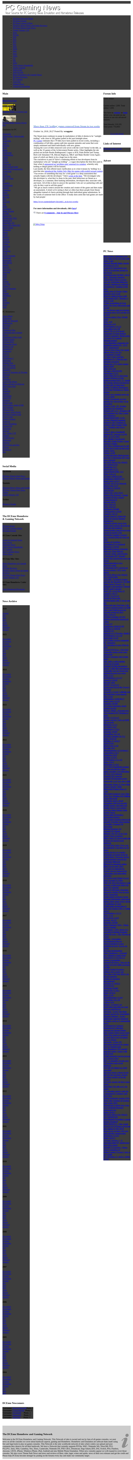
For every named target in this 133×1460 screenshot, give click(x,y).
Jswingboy (6, 209)
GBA (15, 56)
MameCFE (7, 216)
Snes (15, 54)
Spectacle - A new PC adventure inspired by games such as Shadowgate (116, 1044)
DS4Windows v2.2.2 (112, 326)
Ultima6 (5, 435)
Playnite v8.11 (109, 502)
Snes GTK (6, 270)
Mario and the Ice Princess (13, 384)
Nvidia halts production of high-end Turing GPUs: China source (116, 908)
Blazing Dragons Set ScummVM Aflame (112, 830)
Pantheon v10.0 (110, 755)
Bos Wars (6, 325)
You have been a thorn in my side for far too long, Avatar (116, 1073)
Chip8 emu (7, 153)
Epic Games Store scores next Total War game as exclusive (116, 1034)
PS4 (14, 40)
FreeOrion (6, 361)
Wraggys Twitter (9, 504)
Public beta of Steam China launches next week (115, 292)
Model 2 (5, 237)
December (6, 639)
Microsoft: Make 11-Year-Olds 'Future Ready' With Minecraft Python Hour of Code (116, 788)
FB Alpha (6, 176)
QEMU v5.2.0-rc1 (111, 718)
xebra (4, 298)
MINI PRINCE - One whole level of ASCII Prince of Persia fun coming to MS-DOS (116, 1126)
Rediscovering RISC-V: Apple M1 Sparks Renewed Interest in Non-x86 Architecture (116, 382)
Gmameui (6, 190)
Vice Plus (6, 284)
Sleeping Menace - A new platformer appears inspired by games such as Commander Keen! (116, 1019)
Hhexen (5, 377)
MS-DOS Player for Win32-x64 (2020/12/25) (115, 463)
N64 (14, 51)
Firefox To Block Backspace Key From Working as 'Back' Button (116, 389)
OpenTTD (6, 398)
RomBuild (6, 258)
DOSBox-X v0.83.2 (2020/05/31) (111, 984)
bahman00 (17, 1415)
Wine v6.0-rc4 (109, 474)
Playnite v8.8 (109, 682)
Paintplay (6, 400)
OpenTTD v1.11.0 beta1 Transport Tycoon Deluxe (114, 332)
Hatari (5, 192)
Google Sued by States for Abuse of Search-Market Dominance (114, 518)
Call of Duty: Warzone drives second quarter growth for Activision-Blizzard (116, 859)
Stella (4, 274)
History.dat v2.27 (110, 486)
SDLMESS (7, 263)
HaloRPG (6, 370)
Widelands (6, 440)
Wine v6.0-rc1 (109, 615)
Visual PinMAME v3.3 (113, 472)
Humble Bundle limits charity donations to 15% (116, 264)
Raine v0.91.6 (109, 993)
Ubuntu (5, 281)
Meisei (5, 232)
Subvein (5, 431)
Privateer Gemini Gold (11, 414)
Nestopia (6, 242)
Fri (3, 181)
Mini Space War (9, 386)
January (5, 630)
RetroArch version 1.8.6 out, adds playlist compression (115, 1132)
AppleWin (6, 141)
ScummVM (7, 426)
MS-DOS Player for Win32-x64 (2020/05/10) (115, 1116)
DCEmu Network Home (23, 18)
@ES (4, 139)
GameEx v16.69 (110, 680)
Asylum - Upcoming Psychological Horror (112, 940)
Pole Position (7, 407)
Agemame (6, 134)
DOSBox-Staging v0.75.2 (114, 736)
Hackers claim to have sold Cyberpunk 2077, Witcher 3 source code (115, 298)
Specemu (6, 272)
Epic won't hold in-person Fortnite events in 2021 (114, 611)
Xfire (4, 300)
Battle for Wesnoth (10, 321)
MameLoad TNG (9, 218)
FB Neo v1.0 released (112, 774)
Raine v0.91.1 (109, 1138)
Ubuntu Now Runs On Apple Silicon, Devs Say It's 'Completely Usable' (116, 352)
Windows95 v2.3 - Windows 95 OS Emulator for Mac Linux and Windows (117, 413)
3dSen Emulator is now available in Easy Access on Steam (115, 946)
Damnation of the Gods (12, 337)
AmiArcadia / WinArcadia (13, 136)
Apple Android (19, 68)
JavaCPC (6, 202)
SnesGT (5, 267)
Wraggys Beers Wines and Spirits (16, 478)
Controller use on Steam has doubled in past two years (115, 672)
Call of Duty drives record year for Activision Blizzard (115, 281)
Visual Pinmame (9, 288)
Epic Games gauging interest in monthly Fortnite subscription (117, 820)
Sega (15, 32)
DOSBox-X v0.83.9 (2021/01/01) (111, 489)
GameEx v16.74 (110, 514)
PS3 (14, 42)
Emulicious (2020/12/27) (113, 479)
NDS (15, 49)
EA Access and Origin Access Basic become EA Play (116, 879)
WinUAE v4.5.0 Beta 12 (114, 591)
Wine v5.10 (108, 995)
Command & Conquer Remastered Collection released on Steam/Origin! (114, 1028)
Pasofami (6, 246)
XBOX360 (17, 70)
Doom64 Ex (7, 349)
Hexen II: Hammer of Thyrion (14, 372)
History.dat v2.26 (110, 746)
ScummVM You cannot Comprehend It (113, 498)
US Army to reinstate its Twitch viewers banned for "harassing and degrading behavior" (115, 872)
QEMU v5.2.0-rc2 (111, 685)
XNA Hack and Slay (11, 445)
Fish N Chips (7, 178)
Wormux (6, 443)
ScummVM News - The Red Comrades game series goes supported (115, 652)
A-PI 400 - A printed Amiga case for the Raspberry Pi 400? (116, 580)
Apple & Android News (12, 540)
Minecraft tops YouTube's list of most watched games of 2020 (117, 606)
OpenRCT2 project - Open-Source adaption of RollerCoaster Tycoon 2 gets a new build (116, 1151)
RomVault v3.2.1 (110, 469)
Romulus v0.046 (110, 923)
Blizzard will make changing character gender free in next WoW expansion (116, 892)
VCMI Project (8, 438)
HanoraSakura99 (19, 1408)
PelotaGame (7, 403)
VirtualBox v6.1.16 (111, 734)
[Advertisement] (52, 106)
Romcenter (6, 260)
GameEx (6, 183)
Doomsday (6, 351)
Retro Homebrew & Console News (27, 75)
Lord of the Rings (9, 382)
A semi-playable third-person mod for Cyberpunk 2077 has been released (116, 457)
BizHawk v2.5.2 (110, 725)
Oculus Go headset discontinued (111, 980)
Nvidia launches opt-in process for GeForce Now (116, 1057)
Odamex (5, 393)
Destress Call (7, 346)
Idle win (5, 197)
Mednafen (6, 230)
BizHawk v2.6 (109, 324)
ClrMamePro (7, 155)
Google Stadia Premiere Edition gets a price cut (113, 970)
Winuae (5, 293)
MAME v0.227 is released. (115, 483)
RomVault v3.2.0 (110, 638)
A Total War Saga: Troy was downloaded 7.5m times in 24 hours (116, 847)
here (74, 208)
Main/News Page (9, 101)
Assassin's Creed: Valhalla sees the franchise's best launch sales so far (116, 694)
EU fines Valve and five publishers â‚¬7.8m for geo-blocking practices (115, 359)
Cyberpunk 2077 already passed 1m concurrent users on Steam (117, 558)
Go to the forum (117, 134)
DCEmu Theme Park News (24, 28)
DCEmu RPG (8, 342)
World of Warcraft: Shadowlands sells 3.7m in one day (116, 600)
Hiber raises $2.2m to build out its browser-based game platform (116, 840)
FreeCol (5, 356)
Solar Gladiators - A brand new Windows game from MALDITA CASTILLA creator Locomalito (115, 956)
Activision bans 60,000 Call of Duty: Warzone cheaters (116, 276)
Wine (4, 291)
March (5, 625)
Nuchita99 (17, 1413)
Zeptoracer (6, 450)
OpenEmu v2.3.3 (110, 373)
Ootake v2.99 (109, 453)
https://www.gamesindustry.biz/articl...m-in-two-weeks (56, 202)
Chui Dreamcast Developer (13, 589)
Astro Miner (7, 316)
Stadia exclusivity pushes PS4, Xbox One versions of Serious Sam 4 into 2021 (116, 1100)
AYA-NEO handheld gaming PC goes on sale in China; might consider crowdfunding (116, 769)
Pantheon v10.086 (111, 509)
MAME (5, 213)
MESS (5, 235)
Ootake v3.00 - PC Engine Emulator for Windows (114, 407)
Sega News (7, 542)
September (6, 646)
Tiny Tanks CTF (9, 433)
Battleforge (7, 318)
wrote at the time (75, 176)
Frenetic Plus (7, 363)
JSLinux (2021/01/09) (112, 371)
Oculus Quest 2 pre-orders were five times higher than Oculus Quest (115, 810)
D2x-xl (5, 335)
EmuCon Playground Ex (12, 169)
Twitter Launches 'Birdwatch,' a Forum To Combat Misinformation (116, 338)
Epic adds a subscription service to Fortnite (114, 662)
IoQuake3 (6, 379)
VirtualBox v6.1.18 (111, 329)
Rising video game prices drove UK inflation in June (117, 902)
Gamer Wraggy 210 (21, 30)
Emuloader (6, 171)
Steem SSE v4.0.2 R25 (113, 493)
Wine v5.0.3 (108, 762)
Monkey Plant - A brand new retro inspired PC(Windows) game (116, 713)
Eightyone (6, 164)
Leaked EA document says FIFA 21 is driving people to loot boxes (115, 270)
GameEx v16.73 (110, 593)
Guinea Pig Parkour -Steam (115, 495)
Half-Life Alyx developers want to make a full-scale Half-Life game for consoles (117, 885)
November (6, 641)
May (4, 620)
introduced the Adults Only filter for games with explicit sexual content (74, 171)
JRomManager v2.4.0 (112, 997)
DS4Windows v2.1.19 (112, 636)
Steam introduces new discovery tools (113, 564)
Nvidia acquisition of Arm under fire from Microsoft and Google (116, 305)
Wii (14, 61)
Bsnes (4, 150)
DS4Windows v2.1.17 (112, 678)
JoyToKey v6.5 (110, 727)
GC (14, 58)
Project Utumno (8, 419)
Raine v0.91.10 (109, 739)
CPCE (5, 160)
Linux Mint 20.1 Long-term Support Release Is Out (115, 377)
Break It (5, 328)
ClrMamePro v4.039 (112, 511)
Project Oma (7, 417)
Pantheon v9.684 (110, 988)
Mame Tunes (7, 228)
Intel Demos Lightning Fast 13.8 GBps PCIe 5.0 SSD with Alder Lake (116, 258)
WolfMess (6, 295)
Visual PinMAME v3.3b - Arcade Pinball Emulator (114, 419)
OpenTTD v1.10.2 (111, 990)
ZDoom (5, 447)
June (4, 618)
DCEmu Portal (8, 526)
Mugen (5, 389)
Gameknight (7, 185)
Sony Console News (10, 552)
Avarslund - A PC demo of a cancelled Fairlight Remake (115, 931)
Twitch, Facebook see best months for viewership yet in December (115, 401)
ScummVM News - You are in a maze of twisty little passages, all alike (116, 964)
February (6, 627)
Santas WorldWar (9, 424)
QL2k (4, 253)
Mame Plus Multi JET (11, 225)
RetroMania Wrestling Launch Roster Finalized (117, 1120)
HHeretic (6, 375)
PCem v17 (107, 624)
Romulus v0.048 (110, 704)
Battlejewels (7, 323)
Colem (5, 157)
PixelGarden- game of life (13, 405)
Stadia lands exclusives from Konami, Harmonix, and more (116, 898)
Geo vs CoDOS (9, 368)
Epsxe (5, 174)
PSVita (16, 35)
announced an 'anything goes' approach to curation (65, 164)
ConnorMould (18, 1410)
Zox (4, 452)
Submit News (18, 84)
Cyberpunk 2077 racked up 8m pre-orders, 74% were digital (115, 570)
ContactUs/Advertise (21, 86)
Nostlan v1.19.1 (110, 757)
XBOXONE (18, 72)
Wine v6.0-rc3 (109, 504)
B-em (4, 148)
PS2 (14, 44)
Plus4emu (6, 251)
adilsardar (17, 1417)
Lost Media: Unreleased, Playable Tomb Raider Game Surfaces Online (116, 441)
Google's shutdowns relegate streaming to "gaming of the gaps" (115, 286)
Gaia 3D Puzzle (8, 365)
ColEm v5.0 (108, 1002)
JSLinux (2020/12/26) (112, 476)
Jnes (4, 204)
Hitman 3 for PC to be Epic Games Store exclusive (115, 835)
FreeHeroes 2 (8, 358)
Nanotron (6, 391)
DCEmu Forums (19, 21)
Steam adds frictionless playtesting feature (113, 816)
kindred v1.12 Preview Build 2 (116, 633)
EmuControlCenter (10, 167)
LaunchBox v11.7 (111, 753)
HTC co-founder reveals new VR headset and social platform (116, 1063)
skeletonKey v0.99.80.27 (113, 699)
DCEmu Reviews (20, 77)
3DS (15, 47)
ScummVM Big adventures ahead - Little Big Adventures (116, 667)
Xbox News (7, 554)
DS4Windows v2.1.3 (112, 913)
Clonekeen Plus (8, 330)
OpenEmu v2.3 (110, 467)
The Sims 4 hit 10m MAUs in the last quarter (116, 975)
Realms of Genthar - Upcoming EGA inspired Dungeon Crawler (114, 544)
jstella (4, 206)
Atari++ (5, 143)
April (4, 623)
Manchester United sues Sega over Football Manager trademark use (116, 1107)
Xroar (4, 305)
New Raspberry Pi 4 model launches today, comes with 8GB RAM (115, 1051)
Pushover (6, 421)
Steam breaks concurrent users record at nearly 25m (117, 531)
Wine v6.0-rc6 (109, 369)
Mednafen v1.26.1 (111, 764)
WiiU (15, 63)
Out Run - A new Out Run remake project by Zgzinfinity (116, 1013)
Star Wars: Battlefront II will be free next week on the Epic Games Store (116, 448)
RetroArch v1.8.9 (111, 918)
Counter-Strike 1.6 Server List (14, 112)
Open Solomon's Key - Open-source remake (116, 926)
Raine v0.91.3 (109, 1112)
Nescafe (5, 239)
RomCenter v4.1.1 (111, 481)
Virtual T (6, 286)
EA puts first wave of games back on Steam (115, 1038)
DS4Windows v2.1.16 (112, 760)
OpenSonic (7, 396)
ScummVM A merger (112, 776)
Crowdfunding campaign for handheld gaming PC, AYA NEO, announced (116, 345)
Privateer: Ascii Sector (11, 412)
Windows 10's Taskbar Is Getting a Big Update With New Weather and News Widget (115, 426)
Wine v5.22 (108, 675)
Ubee (4, 279)
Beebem (5, 146)
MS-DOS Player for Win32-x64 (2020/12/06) (115, 576)
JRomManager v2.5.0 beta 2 (115, 750)
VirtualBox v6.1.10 (111, 1000)
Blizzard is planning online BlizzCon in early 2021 (115, 865)
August (5, 613)
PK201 (5, 249)
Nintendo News (8, 545)
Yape (4, 307)
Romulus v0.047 (110, 732)
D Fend (5, 162)
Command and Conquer (12, 332)
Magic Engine (8, 211)
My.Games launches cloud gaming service (114, 707)
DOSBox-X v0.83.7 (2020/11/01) (111, 742)
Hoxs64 (5, 195)
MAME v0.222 (110, 920)
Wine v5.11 (108, 916)
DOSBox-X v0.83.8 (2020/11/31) (111, 630)
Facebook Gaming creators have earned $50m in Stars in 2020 (116, 537)
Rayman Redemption (112, 951)
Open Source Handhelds (23, 65)
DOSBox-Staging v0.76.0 (114, 617)
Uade (4, 277)
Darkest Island (8, 339)
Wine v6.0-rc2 (109, 507)
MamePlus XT (8, 223)
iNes (4, 199)
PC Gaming (18, 79)
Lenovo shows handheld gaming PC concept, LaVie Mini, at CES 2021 (115, 434)
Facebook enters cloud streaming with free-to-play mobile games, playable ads (115, 803)
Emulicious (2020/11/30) (113, 626)
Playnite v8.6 (109, 748)
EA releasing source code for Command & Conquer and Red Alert (115, 1093)
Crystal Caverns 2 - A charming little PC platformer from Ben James (116, 1142)
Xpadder (6, 302)
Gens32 (5, 188)
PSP (14, 37)
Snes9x (5, 265)
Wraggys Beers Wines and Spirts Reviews (30, 25)
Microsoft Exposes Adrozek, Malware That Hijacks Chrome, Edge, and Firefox (115, 551)
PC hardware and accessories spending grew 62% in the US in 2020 (116, 312)
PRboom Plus (8, 410)
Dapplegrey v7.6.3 (111, 729)
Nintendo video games (112, 149)
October (5, 644)
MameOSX (7, 221)
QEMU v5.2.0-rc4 (111, 596)
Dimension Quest (9, 344)
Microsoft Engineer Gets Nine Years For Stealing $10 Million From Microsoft (116, 796)
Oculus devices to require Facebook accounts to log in (115, 853)
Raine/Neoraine (8, 256)
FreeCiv (5, 354)
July (4, 616)
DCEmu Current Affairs (23, 23)
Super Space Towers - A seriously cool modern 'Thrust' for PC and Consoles (116, 586)
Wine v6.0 (107, 322)
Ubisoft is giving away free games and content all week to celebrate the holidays (116, 525)
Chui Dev (17, 82)
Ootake (5, 244)
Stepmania (6, 428)
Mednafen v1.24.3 (111, 1136)
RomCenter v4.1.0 (111, 701)
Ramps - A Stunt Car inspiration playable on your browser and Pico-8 (115, 1007)
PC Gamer (38, 141)
